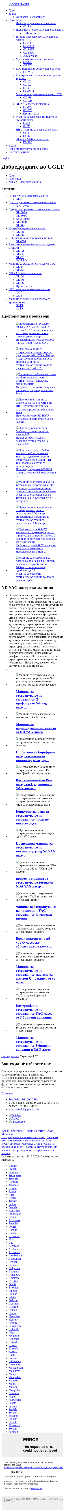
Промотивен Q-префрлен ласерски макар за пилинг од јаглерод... (35, 756)
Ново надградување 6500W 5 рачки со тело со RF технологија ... (36, 472)
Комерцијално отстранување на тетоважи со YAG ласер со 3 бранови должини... (35, 1011)
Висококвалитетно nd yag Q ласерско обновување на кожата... (35, 942)
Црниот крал (31, 113)
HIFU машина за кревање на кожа (37, 129)
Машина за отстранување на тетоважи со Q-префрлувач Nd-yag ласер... (31, 699)
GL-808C (28, 52)
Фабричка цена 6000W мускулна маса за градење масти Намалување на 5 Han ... (36, 548)
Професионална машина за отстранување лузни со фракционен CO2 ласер (32, 520)
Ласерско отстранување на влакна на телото (29, 1139)
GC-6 (26, 135)
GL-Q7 (27, 110)
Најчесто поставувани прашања (28, 148)
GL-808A (28, 46)
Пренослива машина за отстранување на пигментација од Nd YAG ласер (35, 849)
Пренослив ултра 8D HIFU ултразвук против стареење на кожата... (34, 418)
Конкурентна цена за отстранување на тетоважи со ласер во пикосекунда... (32, 817)
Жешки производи (12, 1130)
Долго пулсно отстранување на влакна (40, 29)
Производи (15, 20)
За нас (12, 13)
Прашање (7, 1093)
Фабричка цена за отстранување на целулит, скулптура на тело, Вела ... (36, 390)
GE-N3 (27, 62)
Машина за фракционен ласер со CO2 (39, 94)
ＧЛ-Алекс (29, 33)
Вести (12, 145)
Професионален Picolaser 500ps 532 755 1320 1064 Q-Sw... (35, 341)
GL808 (20, 225)
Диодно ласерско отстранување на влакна (34, 209)
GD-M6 (27, 100)
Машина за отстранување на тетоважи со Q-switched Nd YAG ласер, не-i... (36, 498)
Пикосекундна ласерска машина (36, 23)
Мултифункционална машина (34, 59)
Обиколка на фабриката (30, 16)
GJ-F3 (26, 126)
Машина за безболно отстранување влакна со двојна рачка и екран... (35, 577)
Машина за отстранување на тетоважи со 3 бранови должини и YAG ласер (33, 1043)
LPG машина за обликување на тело (38, 68)
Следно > (10, 1056)
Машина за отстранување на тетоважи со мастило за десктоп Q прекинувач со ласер (35, 974)
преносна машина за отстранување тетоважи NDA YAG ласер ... (34, 882)
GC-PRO (28, 91)
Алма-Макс (30, 55)
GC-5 (26, 132)
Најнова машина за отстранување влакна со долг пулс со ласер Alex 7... (34, 365)
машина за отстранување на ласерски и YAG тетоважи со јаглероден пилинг (36, 912)
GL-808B (28, 49)
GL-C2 (27, 84)
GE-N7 (27, 65)
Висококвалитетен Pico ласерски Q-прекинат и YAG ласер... (34, 784)
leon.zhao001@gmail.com (24, 1109)
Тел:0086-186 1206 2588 (23, 1099)
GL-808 (27, 43)
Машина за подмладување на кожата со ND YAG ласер (36, 728)
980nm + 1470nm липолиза (32, 139)
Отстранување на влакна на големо (23, 1137)
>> (17, 1056)
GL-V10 (28, 71)
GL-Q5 (27, 107)
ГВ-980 (27, 142)
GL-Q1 (20, 276)
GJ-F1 (26, 123)
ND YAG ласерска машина (32, 103)
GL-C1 (27, 81)
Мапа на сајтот (36, 1130)
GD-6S (27, 97)
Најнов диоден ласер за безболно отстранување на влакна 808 (32, 441)
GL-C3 (27, 87)
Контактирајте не (19, 151)
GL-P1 (27, 26)
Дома (12, 10)
